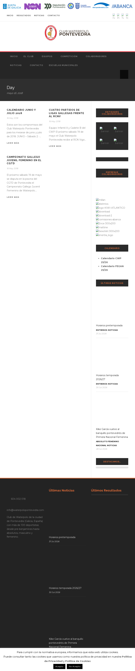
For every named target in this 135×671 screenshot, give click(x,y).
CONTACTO (54, 15)
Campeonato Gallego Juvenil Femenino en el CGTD (24, 160)
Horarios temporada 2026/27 (65, 588)
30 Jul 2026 (101, 387)
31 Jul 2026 (101, 333)
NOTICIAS (39, 15)
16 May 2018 (12, 118)
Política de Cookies (78, 661)
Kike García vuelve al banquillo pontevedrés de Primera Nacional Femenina (112, 433)
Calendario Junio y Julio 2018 (21, 111)
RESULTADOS (24, 15)
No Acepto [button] (75, 666)
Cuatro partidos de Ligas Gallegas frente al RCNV (66, 113)
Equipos (47, 56)
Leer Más (13, 143)
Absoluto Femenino (107, 441)
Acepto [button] (59, 666)
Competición (69, 56)
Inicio (14, 56)
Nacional (101, 445)
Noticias (16, 65)
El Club (29, 56)
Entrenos (101, 330)
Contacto (36, 65)
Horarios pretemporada (109, 325)
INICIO (10, 15)
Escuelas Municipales (63, 65)
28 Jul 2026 (101, 449)
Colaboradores (96, 56)
